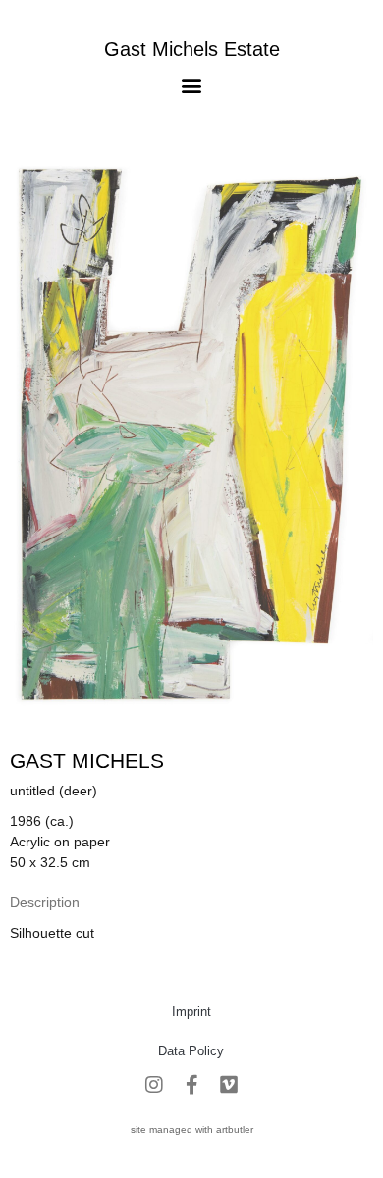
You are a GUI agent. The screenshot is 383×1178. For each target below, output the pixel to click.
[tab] (45, 903)
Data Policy (191, 1051)
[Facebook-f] (191, 1085)
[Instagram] (154, 1085)
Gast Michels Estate (192, 49)
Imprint (191, 1011)
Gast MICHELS (87, 760)
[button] (192, 85)
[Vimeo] (229, 1085)
